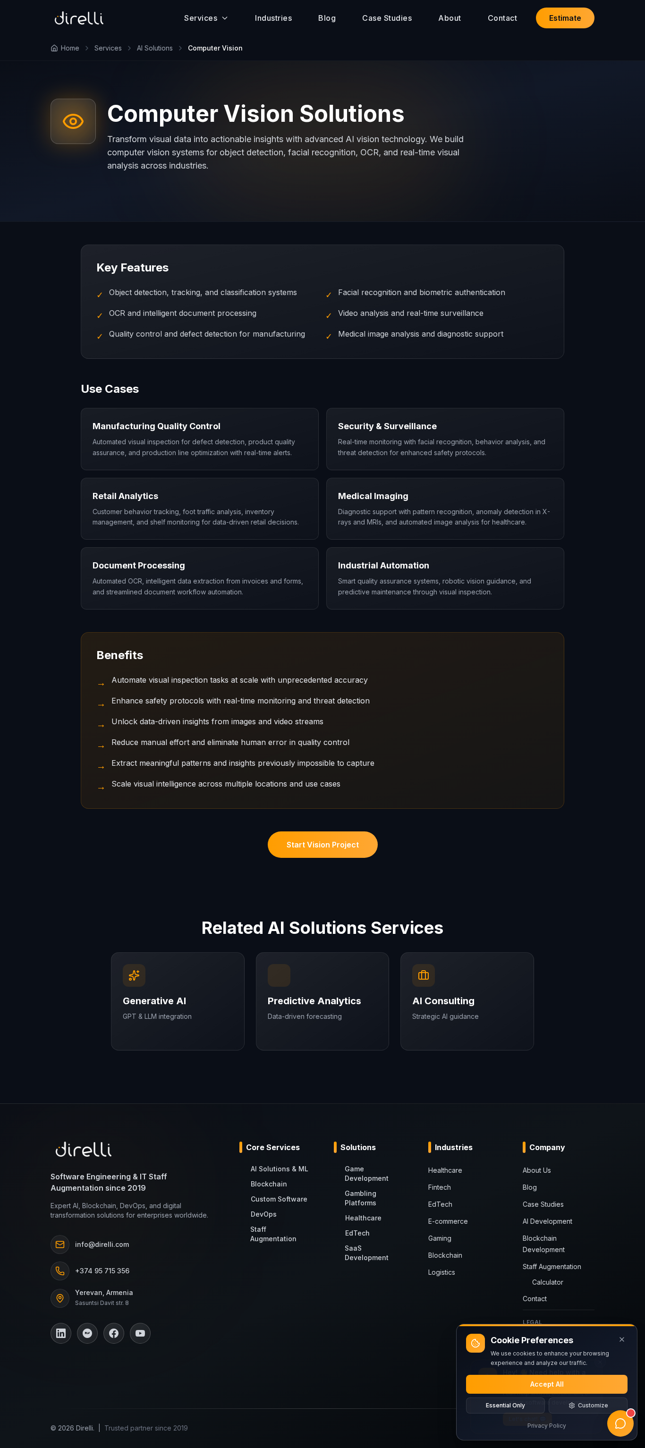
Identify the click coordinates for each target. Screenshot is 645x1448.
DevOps (264, 1214)
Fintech (439, 1187)
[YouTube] (140, 1333)
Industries (273, 18)
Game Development (367, 1173)
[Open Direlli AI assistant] (620, 1423)
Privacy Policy (546, 1425)
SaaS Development (367, 1253)
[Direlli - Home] (79, 18)
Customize (593, 1405)
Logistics (441, 1272)
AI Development (547, 1221)
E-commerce (448, 1221)
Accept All (547, 1384)
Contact (503, 18)
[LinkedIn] (61, 1333)
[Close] (622, 1339)
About (449, 18)
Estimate (565, 18)
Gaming (439, 1238)
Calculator (547, 1282)
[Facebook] (113, 1333)
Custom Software (279, 1199)
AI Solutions (155, 48)
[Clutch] (87, 1333)
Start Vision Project (323, 844)
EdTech (357, 1233)
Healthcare (363, 1218)
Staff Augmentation (273, 1234)
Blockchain (269, 1184)
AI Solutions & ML (279, 1169)
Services (108, 48)
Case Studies (387, 18)
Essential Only (505, 1405)
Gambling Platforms (360, 1198)
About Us (537, 1170)
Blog (327, 18)
